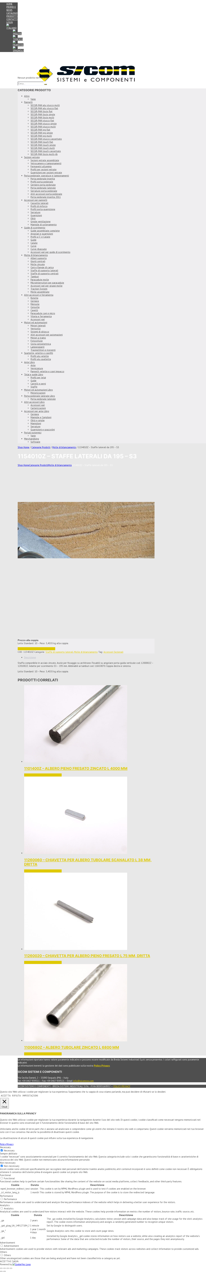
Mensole (35, 304)
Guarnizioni (36, 215)
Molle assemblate (40, 291)
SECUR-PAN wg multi (41, 135)
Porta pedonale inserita (43, 178)
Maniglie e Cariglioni (41, 417)
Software (35, 441)
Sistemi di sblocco (40, 331)
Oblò (33, 218)
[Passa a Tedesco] (18, 39)
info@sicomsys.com (83, 1080)
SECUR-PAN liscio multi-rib (44, 154)
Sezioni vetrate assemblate (45, 160)
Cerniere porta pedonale (43, 184)
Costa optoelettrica (41, 343)
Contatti (12, 19)
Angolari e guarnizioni (42, 233)
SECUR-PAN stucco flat (42, 120)
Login (9, 22)
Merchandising (31, 438)
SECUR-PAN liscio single (43, 114)
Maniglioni (36, 423)
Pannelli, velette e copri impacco (47, 371)
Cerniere (35, 301)
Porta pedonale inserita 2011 (46, 197)
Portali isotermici (32, 432)
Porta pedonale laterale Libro (39, 395)
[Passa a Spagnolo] (18, 50)
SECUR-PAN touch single (43, 145)
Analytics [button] (5, 1205)
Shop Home (23, 447)
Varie (33, 99)
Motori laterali (38, 325)
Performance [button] (6, 1195)
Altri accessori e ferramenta (38, 294)
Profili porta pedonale (42, 181)
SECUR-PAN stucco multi (43, 126)
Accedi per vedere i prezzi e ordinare (36, 648)
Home (9, 3)
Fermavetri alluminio (41, 166)
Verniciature (37, 368)
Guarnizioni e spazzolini (43, 429)
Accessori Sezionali (113, 651)
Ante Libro (29, 362)
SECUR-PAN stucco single (44, 123)
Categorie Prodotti (40, 447)
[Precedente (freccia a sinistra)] (1, 1271)
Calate (34, 242)
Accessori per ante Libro (36, 411)
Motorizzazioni (38, 392)
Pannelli (28, 102)
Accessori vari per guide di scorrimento (50, 252)
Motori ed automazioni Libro (38, 389)
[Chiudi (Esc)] (11, 1268)
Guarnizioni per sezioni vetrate (46, 172)
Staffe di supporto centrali (44, 273)
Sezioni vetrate (32, 157)
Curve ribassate (39, 249)
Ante (33, 365)
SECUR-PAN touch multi (43, 148)
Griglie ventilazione (41, 221)
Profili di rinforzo (39, 206)
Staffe (34, 386)
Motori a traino (38, 337)
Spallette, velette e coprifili (38, 353)
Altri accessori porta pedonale (46, 193)
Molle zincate (38, 264)
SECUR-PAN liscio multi (42, 117)
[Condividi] (7, 1268)
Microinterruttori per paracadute (47, 282)
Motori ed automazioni (35, 322)
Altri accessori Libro (34, 402)
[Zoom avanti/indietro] (1, 1268)
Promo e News (11, 8)
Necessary (9, 1150)
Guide (33, 239)
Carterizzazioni (38, 408)
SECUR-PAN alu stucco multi (45, 105)
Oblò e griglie (38, 420)
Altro (26, 96)
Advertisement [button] (7, 1242)
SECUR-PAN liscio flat (41, 111)
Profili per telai (38, 377)
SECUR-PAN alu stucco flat (44, 108)
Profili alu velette (40, 356)
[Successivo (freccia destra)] (4, 1271)
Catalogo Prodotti (12, 15)
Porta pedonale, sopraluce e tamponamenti (46, 175)
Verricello (36, 328)
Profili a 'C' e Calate (40, 236)
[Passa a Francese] (18, 44)
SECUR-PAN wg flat (40, 129)
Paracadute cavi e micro (43, 313)
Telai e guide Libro (33, 374)
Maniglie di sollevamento (44, 224)
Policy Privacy (121, 1086)
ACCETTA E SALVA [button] (9, 1261)
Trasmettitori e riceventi (43, 350)
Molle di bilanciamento (36, 255)
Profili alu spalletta (41, 359)
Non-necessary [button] (7, 1162)
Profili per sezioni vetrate (43, 169)
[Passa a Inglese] (17, 33)
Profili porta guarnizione (43, 209)
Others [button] (3, 1251)
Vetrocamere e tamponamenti (46, 163)
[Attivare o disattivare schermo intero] (4, 1268)
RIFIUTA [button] (16, 1095)
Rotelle (34, 298)
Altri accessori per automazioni (47, 334)
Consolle (35, 307)
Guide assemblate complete (45, 230)
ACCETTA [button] (6, 1095)
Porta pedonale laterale (43, 187)
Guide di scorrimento (34, 227)
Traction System (39, 288)
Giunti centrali (38, 261)
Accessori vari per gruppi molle (46, 285)
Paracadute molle (40, 279)
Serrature (35, 212)
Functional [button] (5, 1175)
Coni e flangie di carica (42, 267)
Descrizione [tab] (30, 657)
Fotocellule (37, 340)
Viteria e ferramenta (41, 316)
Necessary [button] (5, 1147)
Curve (33, 246)
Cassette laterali (39, 203)
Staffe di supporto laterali (44, 270)
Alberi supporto (39, 258)
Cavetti (34, 310)
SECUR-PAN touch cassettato (46, 151)
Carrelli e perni (38, 383)
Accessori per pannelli (35, 200)
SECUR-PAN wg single (42, 132)
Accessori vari (38, 319)
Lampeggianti (37, 346)
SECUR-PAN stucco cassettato (46, 138)
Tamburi (35, 276)
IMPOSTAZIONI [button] (30, 1095)
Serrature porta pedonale (44, 190)
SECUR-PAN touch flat (42, 141)
